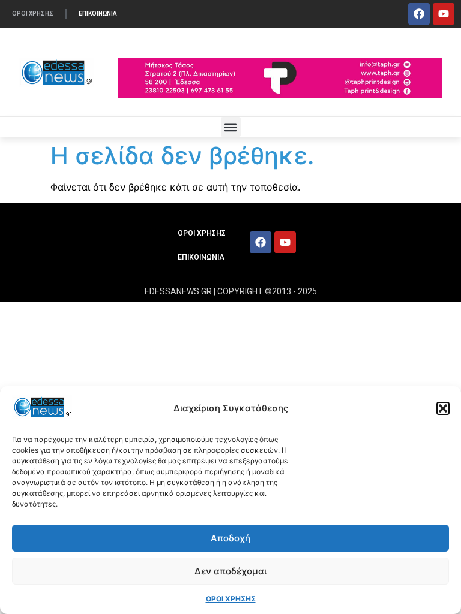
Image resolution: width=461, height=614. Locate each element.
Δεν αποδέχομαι (230, 571)
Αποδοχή (230, 538)
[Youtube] (443, 14)
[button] (443, 408)
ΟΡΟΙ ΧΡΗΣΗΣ (231, 598)
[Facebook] (419, 14)
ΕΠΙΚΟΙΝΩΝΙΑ (98, 13)
